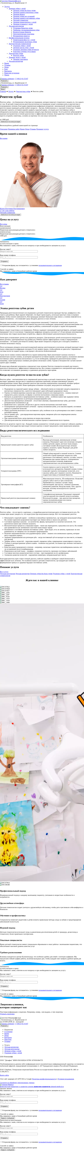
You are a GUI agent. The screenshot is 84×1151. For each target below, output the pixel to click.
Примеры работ (14, 129)
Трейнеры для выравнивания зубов (26, 30)
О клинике (8, 1032)
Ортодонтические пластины (23, 34)
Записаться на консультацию (10, 121)
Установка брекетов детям (23, 28)
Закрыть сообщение (7, 1118)
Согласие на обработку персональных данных (17, 1083)
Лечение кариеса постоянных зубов (26, 18)
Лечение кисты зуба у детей (23, 48)
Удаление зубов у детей (22, 46)
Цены (6, 67)
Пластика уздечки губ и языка (24, 51)
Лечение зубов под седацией (24, 16)
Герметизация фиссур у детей (24, 40)
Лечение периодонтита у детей (24, 22)
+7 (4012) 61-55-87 (21, 79)
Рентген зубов (18, 55)
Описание (4, 129)
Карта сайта (4, 1075)
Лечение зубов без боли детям (24, 10)
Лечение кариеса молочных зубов (25, 12)
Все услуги (4, 572)
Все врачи (3, 138)
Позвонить (4, 81)
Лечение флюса (19, 14)
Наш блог (8, 1039)
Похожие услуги (42, 129)
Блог (6, 69)
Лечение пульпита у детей (23, 24)
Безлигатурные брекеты (22, 32)
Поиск (6, 75)
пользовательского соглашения (50, 265)
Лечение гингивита (20, 59)
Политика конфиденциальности (44, 1079)
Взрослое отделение (11, 73)
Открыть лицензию (7, 1014)
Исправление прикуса (21, 36)
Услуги (7, 6)
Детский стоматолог (20, 20)
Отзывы (7, 65)
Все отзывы (4, 284)
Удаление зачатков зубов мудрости (26, 49)
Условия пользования (66, 1079)
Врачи (6, 63)
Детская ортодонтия (7, 574)
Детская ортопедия (22, 574)
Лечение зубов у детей (12, 1051)
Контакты (8, 71)
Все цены (3, 224)
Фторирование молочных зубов (25, 42)
